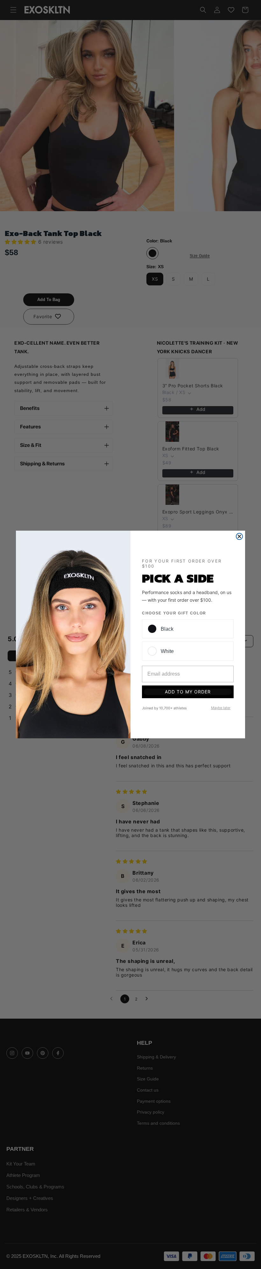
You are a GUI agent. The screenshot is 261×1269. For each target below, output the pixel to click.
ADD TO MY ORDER (188, 691)
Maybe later (220, 708)
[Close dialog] (239, 536)
